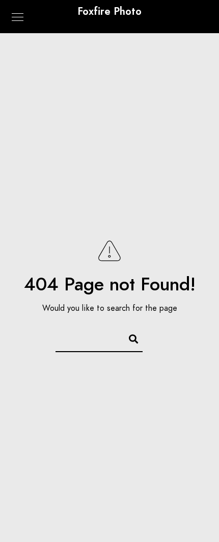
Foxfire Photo (109, 11)
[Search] (129, 337)
